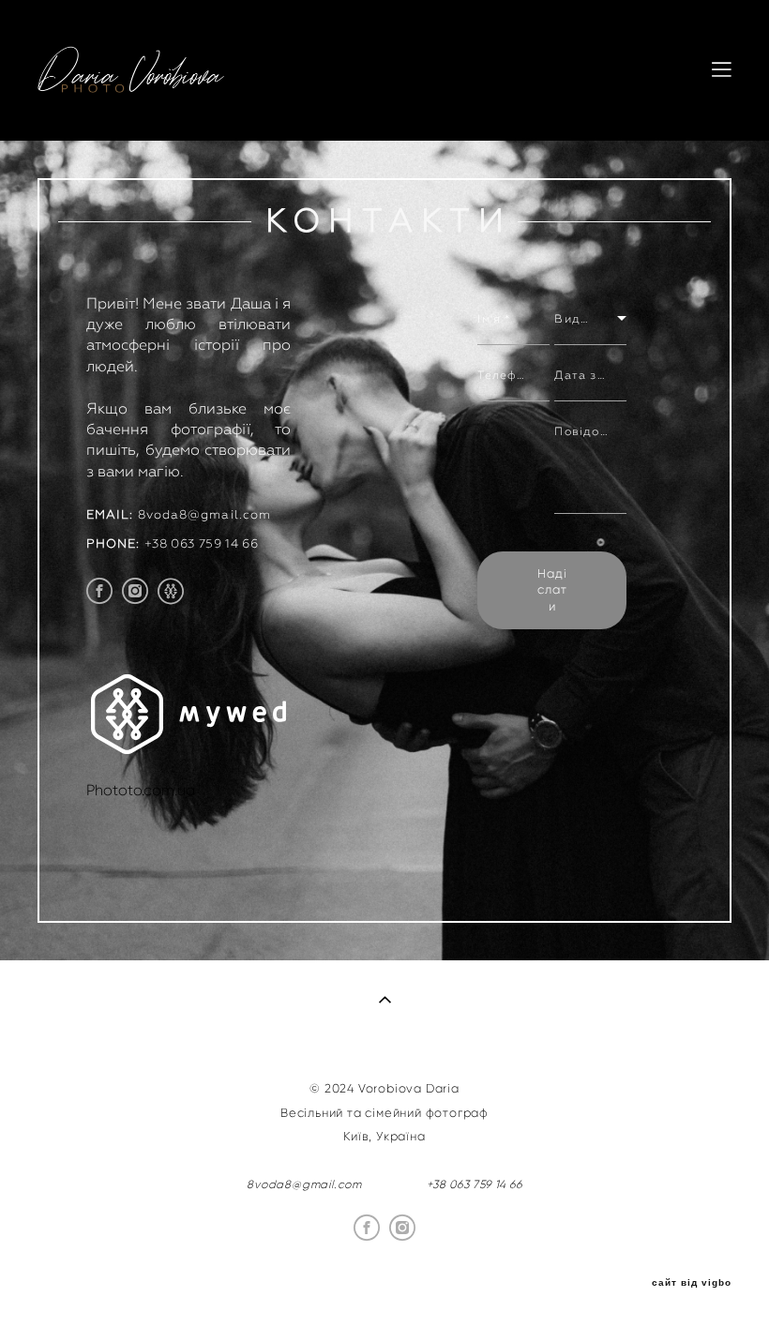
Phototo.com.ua (140, 790)
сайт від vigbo (691, 1283)
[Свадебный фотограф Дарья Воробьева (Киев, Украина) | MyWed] (189, 749)
